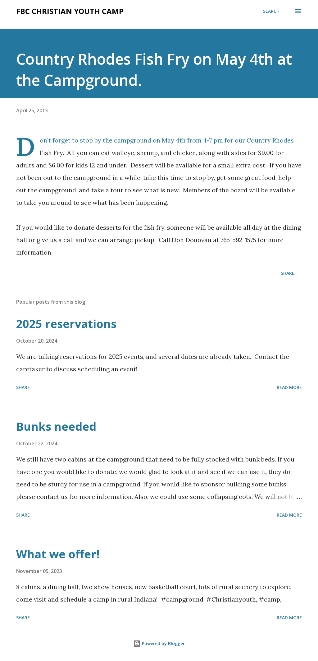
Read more (289, 387)
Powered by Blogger (163, 643)
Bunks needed (56, 426)
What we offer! (57, 554)
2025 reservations (66, 323)
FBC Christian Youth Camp (70, 11)
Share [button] (287, 273)
